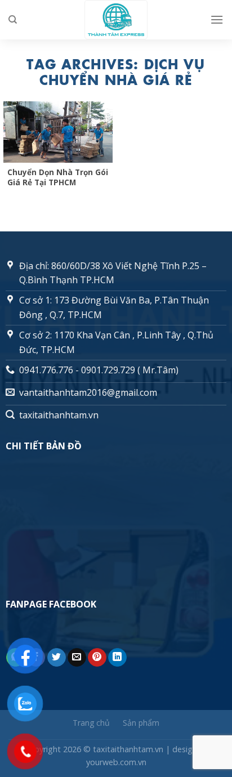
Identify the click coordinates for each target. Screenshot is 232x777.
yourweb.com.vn (116, 762)
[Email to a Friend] (77, 657)
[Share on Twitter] (56, 657)
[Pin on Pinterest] (97, 657)
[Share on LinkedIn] (117, 657)
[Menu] (217, 19)
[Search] (12, 19)
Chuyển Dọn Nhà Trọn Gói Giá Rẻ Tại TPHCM (57, 177)
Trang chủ (91, 722)
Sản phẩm (141, 722)
